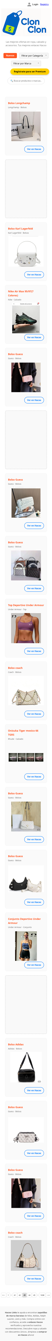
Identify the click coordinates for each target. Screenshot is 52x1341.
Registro (44, 4)
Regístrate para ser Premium (30, 71)
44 (29, 1295)
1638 (42, 1295)
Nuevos (10, 55)
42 (20, 1295)
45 (34, 1295)
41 (15, 1295)
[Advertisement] (26, 188)
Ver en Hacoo (34, 149)
